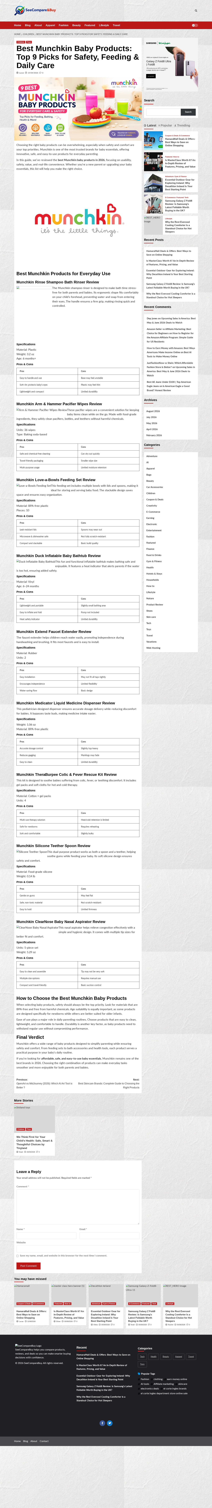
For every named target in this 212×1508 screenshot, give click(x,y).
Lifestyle (104, 25)
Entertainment (154, 530)
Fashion (63, 25)
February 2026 (154, 435)
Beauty (76, 25)
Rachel (170, 1325)
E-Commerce (184, 136)
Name (20, 1229)
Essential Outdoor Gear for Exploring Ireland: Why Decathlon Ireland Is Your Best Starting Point (170, 274)
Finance (150, 549)
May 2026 (151, 423)
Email (83, 1229)
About (38, 25)
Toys (29, 42)
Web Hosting (153, 648)
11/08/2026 (31, 1321)
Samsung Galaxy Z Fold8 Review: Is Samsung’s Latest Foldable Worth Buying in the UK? (170, 286)
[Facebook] (102, 1423)
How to (176, 157)
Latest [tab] (151, 125)
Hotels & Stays (154, 574)
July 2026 (151, 417)
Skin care (151, 617)
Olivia (95, 1325)
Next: (108, 1083)
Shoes (149, 611)
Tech (186, 197)
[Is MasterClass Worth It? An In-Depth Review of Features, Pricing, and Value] (153, 161)
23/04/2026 (33, 73)
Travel (116, 25)
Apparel (50, 25)
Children (20, 42)
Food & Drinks (153, 555)
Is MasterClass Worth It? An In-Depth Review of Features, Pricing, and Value (180, 163)
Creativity (151, 506)
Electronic (151, 524)
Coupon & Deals (171, 136)
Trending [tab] (183, 125)
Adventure (169, 176)
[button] (196, 10)
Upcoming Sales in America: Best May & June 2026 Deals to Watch (171, 371)
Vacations (151, 642)
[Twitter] (110, 1423)
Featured (90, 25)
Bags (148, 475)
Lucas (21, 73)
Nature (150, 598)
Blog (28, 25)
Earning (150, 518)
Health (149, 567)
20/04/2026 (31, 1152)
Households (152, 580)
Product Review (154, 605)
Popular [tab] (166, 125)
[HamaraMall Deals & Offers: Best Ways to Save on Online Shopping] (153, 140)
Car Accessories (154, 487)
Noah (21, 1152)
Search (149, 100)
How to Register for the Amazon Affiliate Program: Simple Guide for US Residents (170, 337)
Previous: (44, 1083)
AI (147, 462)
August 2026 (153, 411)
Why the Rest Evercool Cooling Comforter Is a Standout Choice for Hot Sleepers (170, 296)
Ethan (58, 1321)
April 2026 (152, 429)
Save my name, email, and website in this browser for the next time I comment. (63, 1255)
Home (17, 25)
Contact (44, 1441)
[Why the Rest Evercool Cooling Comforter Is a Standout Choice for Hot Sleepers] (153, 219)
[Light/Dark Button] (195, 25)
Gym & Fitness (180, 176)
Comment (22, 1186)
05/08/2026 (68, 1321)
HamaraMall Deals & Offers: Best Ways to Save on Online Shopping (180, 142)
